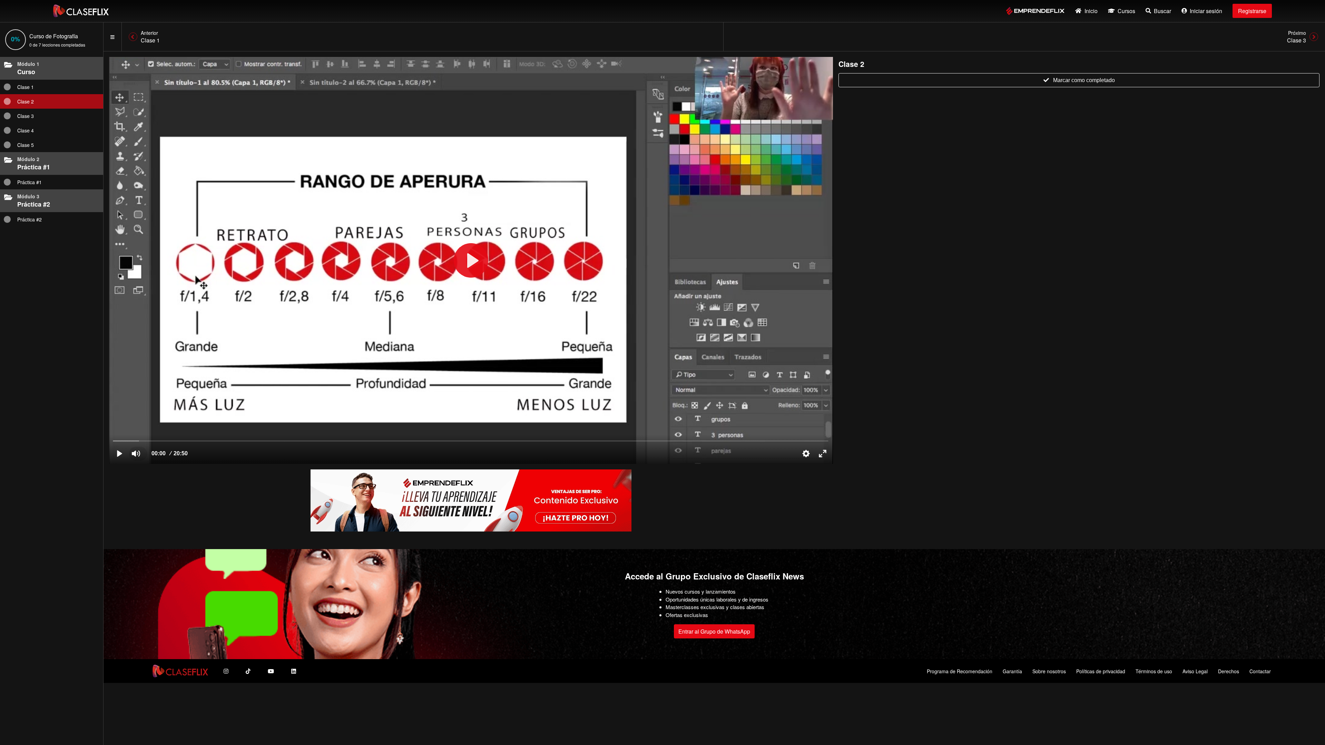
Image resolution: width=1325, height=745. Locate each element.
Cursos (1126, 11)
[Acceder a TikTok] (248, 671)
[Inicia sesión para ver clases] (471, 260)
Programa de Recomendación (959, 671)
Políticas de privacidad (1100, 671)
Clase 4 (25, 130)
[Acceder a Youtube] (271, 671)
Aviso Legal (1195, 671)
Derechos (1228, 671)
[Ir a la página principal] (81, 11)
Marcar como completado (1084, 80)
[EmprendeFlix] (1035, 10)
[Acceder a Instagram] (226, 671)
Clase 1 (25, 86)
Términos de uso (1154, 671)
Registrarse (1252, 11)
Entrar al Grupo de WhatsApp (714, 631)
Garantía (1012, 671)
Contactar (1260, 671)
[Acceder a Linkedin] (293, 671)
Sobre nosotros (1049, 671)
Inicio (1091, 11)
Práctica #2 (29, 219)
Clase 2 (25, 101)
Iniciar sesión (1206, 11)
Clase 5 (25, 144)
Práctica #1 (29, 182)
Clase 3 (25, 115)
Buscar (1162, 11)
